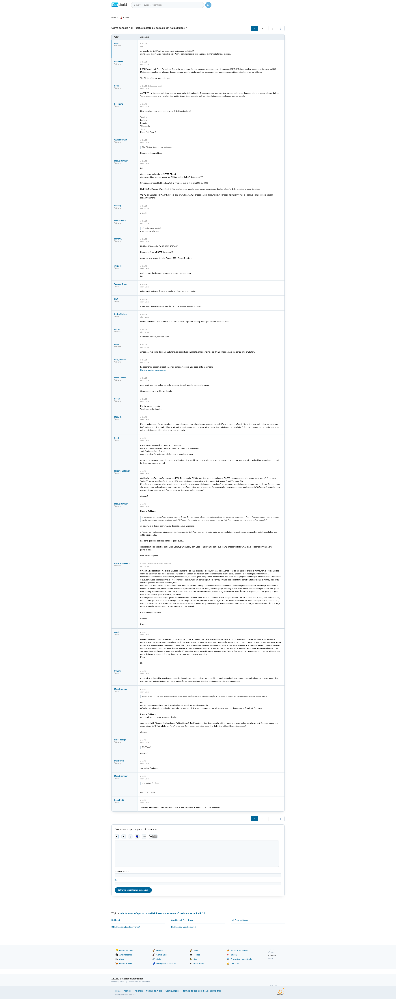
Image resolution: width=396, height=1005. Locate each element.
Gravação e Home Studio (241, 959)
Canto (121, 959)
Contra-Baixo (162, 955)
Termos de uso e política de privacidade (202, 991)
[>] (281, 28)
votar (147, 64)
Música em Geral (126, 950)
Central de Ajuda (154, 991)
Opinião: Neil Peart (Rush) (182, 920)
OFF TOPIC (235, 963)
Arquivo (127, 991)
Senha (117, 880)
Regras (117, 991)
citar (142, 46)
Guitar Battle (199, 963)
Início (113, 18)
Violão (196, 950)
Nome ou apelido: (122, 872)
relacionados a (162, 913)
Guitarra (159, 950)
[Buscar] (208, 5)
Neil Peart (115, 920)
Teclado (197, 955)
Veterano (117, 46)
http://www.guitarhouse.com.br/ (153, 370)
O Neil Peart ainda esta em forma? (125, 927)
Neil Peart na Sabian (239, 920)
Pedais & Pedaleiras (239, 950)
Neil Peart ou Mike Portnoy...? (183, 927)
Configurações (172, 991)
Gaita (158, 959)
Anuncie (139, 991)
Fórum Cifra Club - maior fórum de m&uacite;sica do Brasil (119, 4)
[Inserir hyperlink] (137, 836)
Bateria (126, 18)
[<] (272, 28)
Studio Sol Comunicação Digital (281, 991)
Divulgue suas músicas (166, 963)
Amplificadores (125, 955)
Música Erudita (125, 963)
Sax (195, 959)
